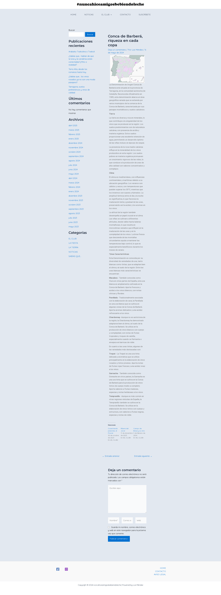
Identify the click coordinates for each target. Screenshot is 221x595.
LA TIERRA (73, 247)
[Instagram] (66, 569)
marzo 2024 (74, 182)
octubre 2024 (74, 152)
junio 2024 (73, 169)
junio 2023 (73, 222)
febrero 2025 (74, 134)
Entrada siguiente (143, 456)
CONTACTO (125, 14)
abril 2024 (73, 178)
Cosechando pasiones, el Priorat (113, 430)
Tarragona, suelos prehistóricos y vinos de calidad (79, 89)
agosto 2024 (74, 160)
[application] (110, 14)
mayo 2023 (74, 226)
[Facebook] (58, 569)
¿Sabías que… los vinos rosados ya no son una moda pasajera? (82, 79)
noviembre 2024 (76, 147)
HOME (73, 14)
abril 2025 (73, 125)
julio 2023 (73, 218)
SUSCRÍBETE (145, 14)
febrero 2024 (74, 187)
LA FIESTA (73, 243)
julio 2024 (73, 165)
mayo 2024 (74, 174)
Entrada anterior (110, 456)
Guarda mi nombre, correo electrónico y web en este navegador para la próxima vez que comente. (127, 530)
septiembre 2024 (76, 156)
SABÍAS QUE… (75, 256)
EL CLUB (105, 14)
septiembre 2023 (76, 209)
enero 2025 (74, 138)
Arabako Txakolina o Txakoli (82, 51)
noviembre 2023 (76, 200)
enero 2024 (74, 191)
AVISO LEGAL (160, 574)
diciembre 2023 (75, 196)
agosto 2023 (74, 213)
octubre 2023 (74, 204)
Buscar (72, 30)
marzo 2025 (74, 130)
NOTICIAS (88, 14)
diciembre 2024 (75, 143)
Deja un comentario (117, 49)
